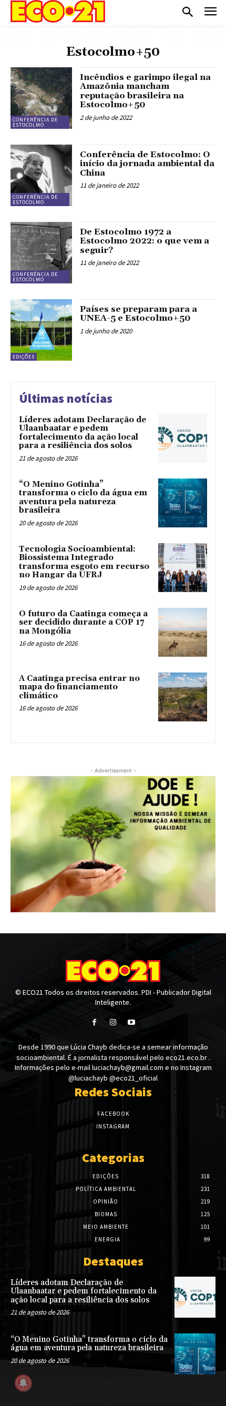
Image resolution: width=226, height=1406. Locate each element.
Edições (24, 356)
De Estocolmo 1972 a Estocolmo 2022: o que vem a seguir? (144, 241)
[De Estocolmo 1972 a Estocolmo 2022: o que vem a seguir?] (41, 252)
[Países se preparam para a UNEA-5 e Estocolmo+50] (41, 330)
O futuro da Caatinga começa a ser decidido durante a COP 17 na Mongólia (83, 622)
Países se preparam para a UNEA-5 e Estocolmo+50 (138, 314)
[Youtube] (131, 1022)
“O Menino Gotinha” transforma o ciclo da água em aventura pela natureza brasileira (83, 498)
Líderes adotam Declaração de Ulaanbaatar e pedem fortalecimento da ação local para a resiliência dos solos (82, 433)
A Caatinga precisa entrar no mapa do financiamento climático (79, 687)
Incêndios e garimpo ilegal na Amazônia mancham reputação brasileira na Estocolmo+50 (145, 91)
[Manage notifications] (23, 1382)
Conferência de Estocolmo (35, 122)
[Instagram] (112, 1022)
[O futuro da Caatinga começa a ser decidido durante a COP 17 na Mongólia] (182, 632)
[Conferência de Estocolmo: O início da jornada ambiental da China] (41, 175)
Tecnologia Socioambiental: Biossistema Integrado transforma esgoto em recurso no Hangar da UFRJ (84, 562)
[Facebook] (94, 1022)
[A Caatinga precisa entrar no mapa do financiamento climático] (182, 697)
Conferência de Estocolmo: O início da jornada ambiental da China (147, 163)
